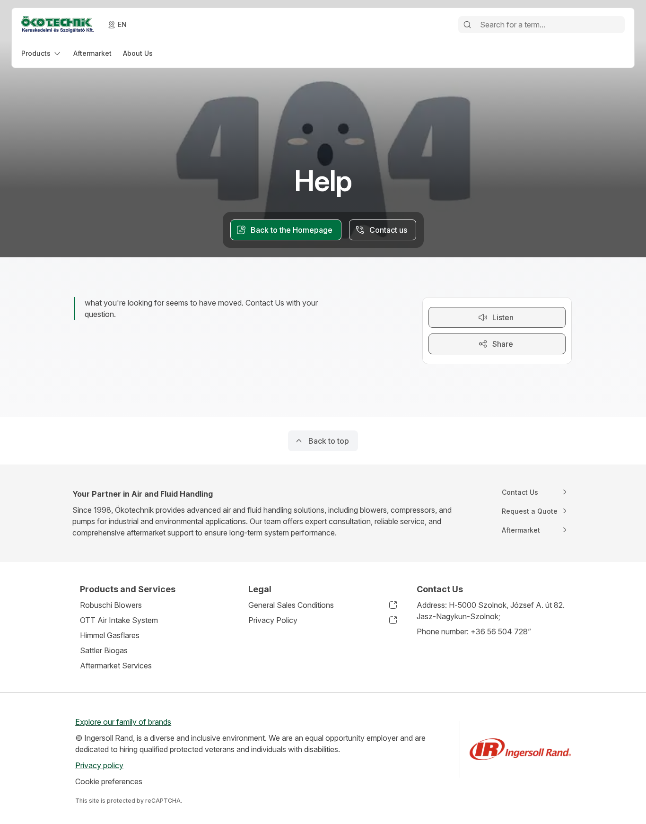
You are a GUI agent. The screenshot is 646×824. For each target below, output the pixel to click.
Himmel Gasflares (110, 635)
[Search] (467, 24)
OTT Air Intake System (119, 620)
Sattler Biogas (104, 650)
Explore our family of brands (123, 722)
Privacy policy (99, 765)
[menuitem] (41, 53)
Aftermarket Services (116, 665)
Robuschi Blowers (111, 605)
